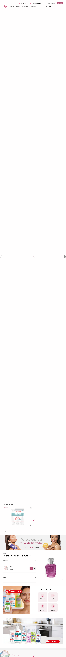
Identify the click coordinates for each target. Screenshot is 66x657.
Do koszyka (31, 525)
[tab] (19, 560)
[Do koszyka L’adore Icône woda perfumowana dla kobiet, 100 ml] (31, 568)
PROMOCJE (60, 3)
